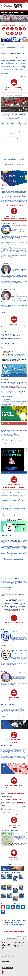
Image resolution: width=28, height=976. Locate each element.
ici (9, 64)
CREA (21, 300)
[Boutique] (8, 963)
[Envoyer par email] (19, 938)
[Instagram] (5, 963)
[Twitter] (23, 938)
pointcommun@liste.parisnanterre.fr (15, 931)
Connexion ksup (7, 967)
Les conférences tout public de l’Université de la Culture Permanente (11, 252)
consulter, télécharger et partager (6, 515)
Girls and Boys (15, 436)
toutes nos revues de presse (13, 718)
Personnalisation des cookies (8, 956)
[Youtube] (10, 963)
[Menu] (1, 1)
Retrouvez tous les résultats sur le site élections (14, 205)
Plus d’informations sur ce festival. (7, 445)
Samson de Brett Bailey (12, 814)
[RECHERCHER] (26, 1)
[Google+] (25, 938)
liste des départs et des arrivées (20, 225)
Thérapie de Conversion (13, 438)
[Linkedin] (3, 963)
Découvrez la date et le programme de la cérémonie (14, 166)
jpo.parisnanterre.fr (14, 230)
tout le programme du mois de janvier (6, 256)
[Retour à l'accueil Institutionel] (6, 945)
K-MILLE (10, 440)
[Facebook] (21, 938)
